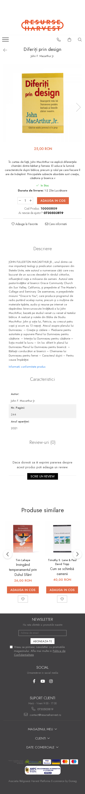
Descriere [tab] (42, 248)
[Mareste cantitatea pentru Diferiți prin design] (30, 200)
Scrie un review (43, 476)
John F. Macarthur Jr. (42, 56)
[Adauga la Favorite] (23, 599)
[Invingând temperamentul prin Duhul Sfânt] (22, 538)
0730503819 (44, 709)
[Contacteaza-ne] (59, 39)
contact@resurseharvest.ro (45, 715)
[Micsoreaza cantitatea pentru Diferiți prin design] (19, 200)
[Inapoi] (3, 50)
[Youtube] (42, 681)
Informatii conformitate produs (27, 367)
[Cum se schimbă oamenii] (62, 538)
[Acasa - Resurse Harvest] (42, 25)
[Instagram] (51, 681)
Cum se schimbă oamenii (62, 571)
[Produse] (6, 41)
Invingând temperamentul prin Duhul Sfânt (23, 569)
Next (78, 107)
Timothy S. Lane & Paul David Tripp (62, 562)
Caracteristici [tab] (42, 379)
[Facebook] (34, 681)
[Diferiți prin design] (42, 103)
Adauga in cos (53, 200)
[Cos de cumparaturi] (69, 39)
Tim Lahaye (23, 560)
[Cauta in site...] (80, 39)
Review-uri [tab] (42, 442)
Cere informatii (57, 224)
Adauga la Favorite (26, 224)
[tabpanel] (42, 103)
